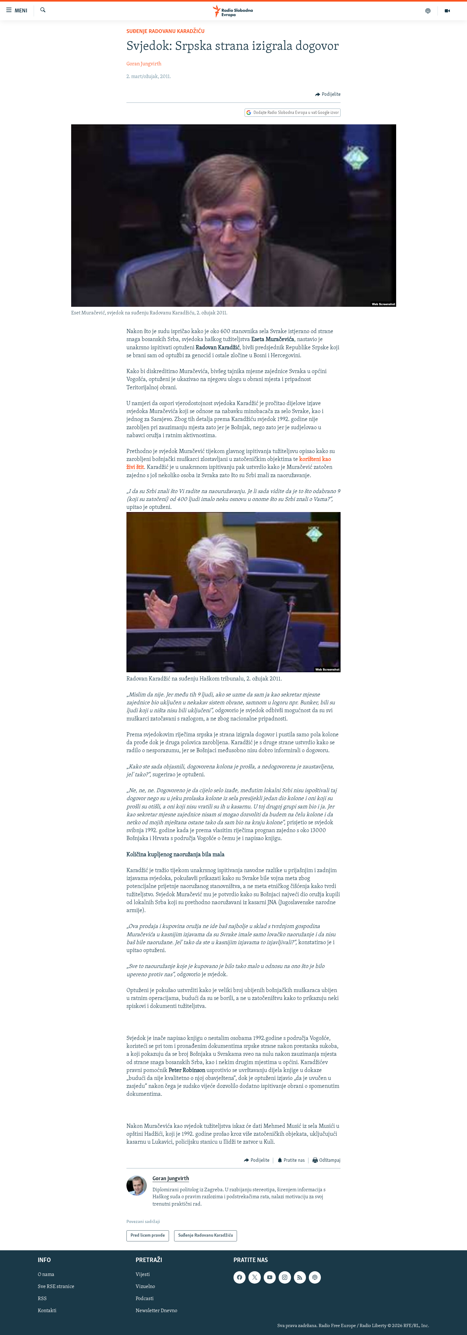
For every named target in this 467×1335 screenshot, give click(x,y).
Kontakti (47, 1310)
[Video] (447, 10)
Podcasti (145, 1298)
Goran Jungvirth (143, 64)
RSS (42, 1298)
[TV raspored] (315, 1277)
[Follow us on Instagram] (285, 1277)
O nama (46, 1274)
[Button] (328, 94)
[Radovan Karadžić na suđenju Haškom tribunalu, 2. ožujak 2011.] (233, 671)
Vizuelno (145, 1286)
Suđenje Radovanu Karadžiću (165, 32)
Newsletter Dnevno (156, 1310)
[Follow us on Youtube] (270, 1277)
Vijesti (143, 1274)
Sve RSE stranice (56, 1286)
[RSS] (300, 1277)
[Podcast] (428, 10)
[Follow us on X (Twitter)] (254, 1277)
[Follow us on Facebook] (240, 1277)
